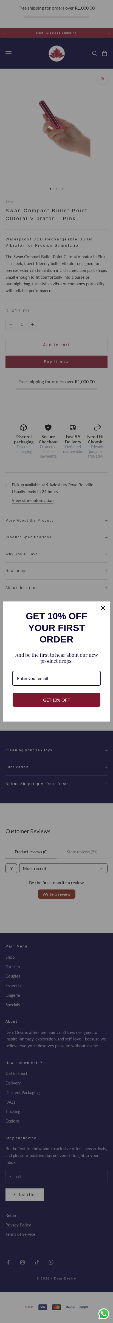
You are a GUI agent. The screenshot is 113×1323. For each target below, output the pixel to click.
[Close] (103, 608)
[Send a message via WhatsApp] (103, 1313)
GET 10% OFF (56, 699)
